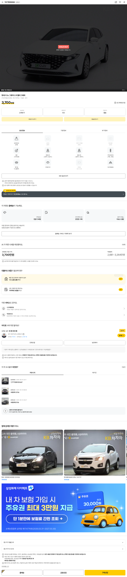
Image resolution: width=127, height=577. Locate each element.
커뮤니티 (32, 373)
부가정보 (105, 130)
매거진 (94, 373)
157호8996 (12, 2)
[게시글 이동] (63, 381)
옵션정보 (22, 130)
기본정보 (63, 130)
